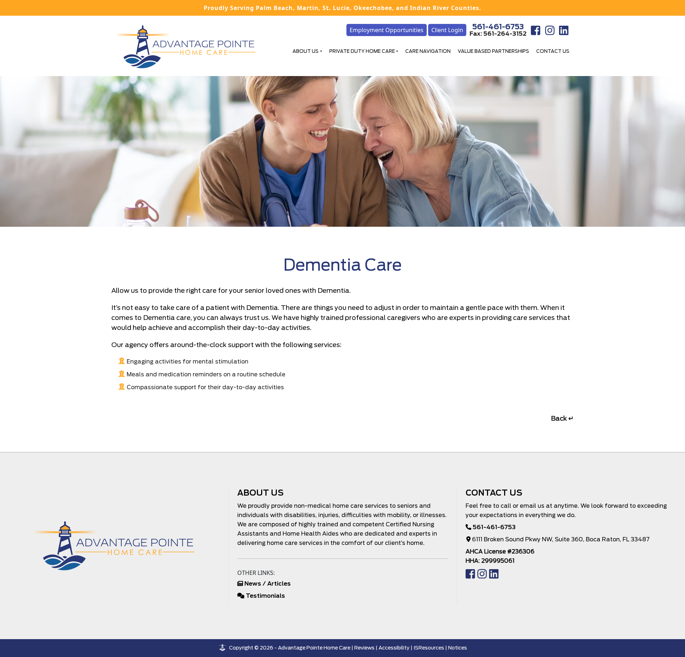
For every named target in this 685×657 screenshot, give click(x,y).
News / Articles (267, 583)
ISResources (428, 648)
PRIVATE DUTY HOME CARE (362, 51)
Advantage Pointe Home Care (314, 648)
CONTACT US (552, 51)
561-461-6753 (498, 26)
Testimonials (265, 595)
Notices (457, 648)
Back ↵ (562, 418)
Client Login (447, 30)
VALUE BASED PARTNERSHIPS (493, 51)
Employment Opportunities (386, 30)
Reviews (364, 648)
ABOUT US (306, 51)
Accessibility (394, 648)
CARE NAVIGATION (428, 51)
